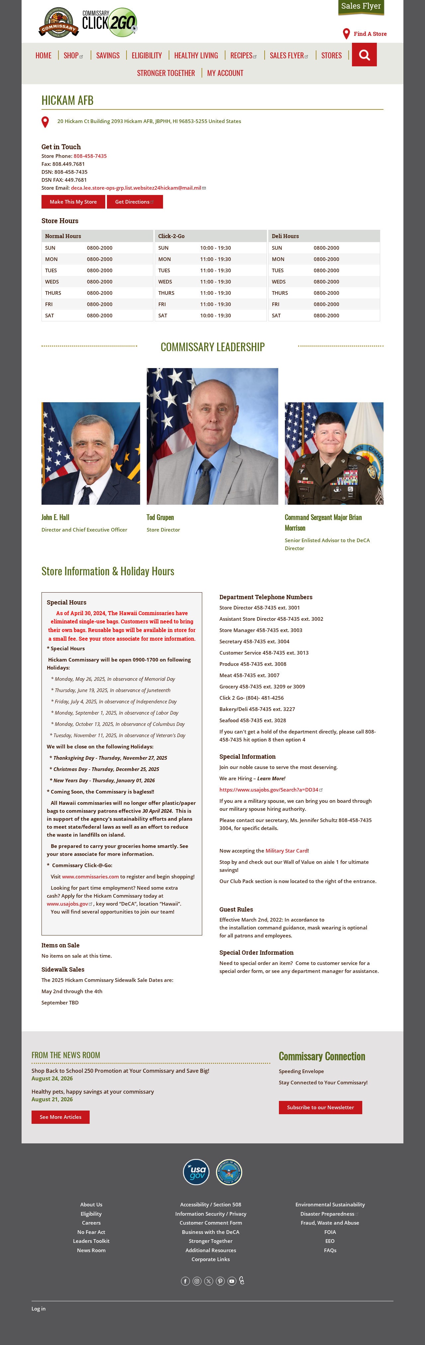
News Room (91, 1250)
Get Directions (132, 201)
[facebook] (185, 1282)
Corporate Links (211, 1259)
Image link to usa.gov (196, 1179)
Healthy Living (196, 55)
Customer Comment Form (211, 1222)
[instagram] (197, 1282)
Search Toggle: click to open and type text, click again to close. (364, 54)
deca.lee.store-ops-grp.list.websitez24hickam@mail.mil (136, 187)
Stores (331, 55)
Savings (108, 55)
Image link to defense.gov (229, 1179)
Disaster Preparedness (327, 1213)
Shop (71, 55)
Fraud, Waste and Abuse (330, 1222)
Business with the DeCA (210, 1232)
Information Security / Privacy (210, 1213)
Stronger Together (166, 73)
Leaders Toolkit (91, 1241)
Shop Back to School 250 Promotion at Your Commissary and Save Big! (120, 1070)
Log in (39, 1308)
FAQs (330, 1250)
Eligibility (147, 55)
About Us (91, 1204)
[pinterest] (220, 1282)
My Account (225, 73)
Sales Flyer (361, 6)
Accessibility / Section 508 (210, 1204)
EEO (330, 1241)
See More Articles (60, 1117)
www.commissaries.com (90, 876)
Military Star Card (286, 850)
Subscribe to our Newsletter (320, 1107)
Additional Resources (211, 1250)
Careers (91, 1222)
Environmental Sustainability (330, 1204)
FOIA (330, 1232)
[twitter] (208, 1282)
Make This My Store (73, 201)
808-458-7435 (90, 156)
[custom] (241, 1282)
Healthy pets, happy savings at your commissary (93, 1091)
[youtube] (231, 1282)
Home (43, 55)
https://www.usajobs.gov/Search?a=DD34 (268, 789)
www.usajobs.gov (67, 903)
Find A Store (370, 34)
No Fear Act (91, 1232)
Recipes (241, 55)
